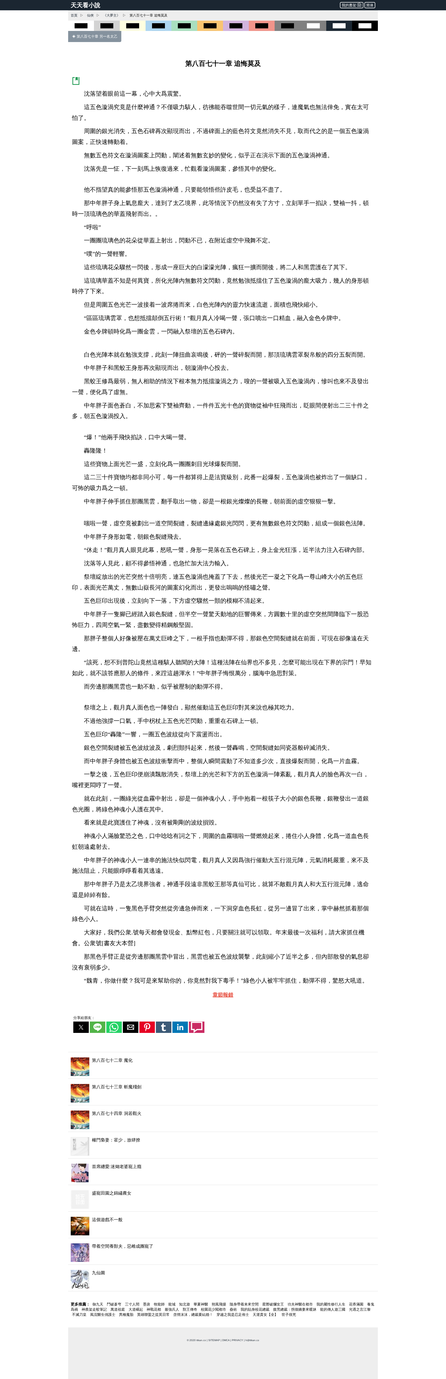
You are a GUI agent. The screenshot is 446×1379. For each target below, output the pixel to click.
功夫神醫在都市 (301, 1304)
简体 (369, 5)
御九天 (98, 1304)
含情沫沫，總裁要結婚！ (193, 1314)
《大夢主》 (111, 15)
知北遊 (185, 1304)
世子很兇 (289, 1314)
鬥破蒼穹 (114, 1304)
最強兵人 (172, 1309)
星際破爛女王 (273, 1304)
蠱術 (234, 1309)
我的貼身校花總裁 (255, 1309)
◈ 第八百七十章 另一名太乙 (94, 36)
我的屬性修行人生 (331, 1304)
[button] (81, 1027)
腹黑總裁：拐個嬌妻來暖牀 (295, 1309)
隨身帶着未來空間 (245, 1304)
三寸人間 (132, 1304)
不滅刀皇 (79, 1314)
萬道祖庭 (118, 1309)
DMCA (225, 1340)
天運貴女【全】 (266, 1314)
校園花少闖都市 (214, 1309)
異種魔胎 (126, 1314)
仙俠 (90, 15)
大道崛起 (136, 1309)
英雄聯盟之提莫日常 (154, 1314)
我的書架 (349, 5)
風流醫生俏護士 (103, 1314)
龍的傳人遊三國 (333, 1309)
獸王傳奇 (190, 1309)
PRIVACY (237, 1340)
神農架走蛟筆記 (95, 1309)
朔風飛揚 (219, 1304)
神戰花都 (154, 1309)
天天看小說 (85, 5)
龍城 (172, 1304)
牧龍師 (160, 1304)
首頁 (74, 15)
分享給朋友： (84, 1018)
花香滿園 (356, 1304)
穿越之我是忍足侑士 (233, 1314)
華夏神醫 (201, 1304)
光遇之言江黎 (360, 1309)
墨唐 (147, 1304)
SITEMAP (214, 1340)
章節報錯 (223, 995)
